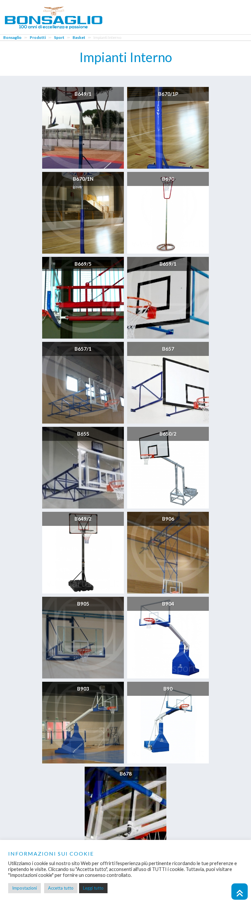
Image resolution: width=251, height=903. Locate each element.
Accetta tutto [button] (61, 888)
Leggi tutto (93, 888)
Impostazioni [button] (24, 888)
